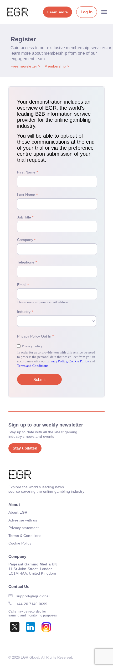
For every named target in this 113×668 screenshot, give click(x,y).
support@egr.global (33, 596)
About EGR (17, 512)
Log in (87, 12)
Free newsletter (24, 66)
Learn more (57, 12)
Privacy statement (23, 528)
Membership (55, 66)
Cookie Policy (19, 543)
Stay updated (25, 448)
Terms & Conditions (25, 536)
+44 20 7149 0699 (31, 604)
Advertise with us (22, 520)
